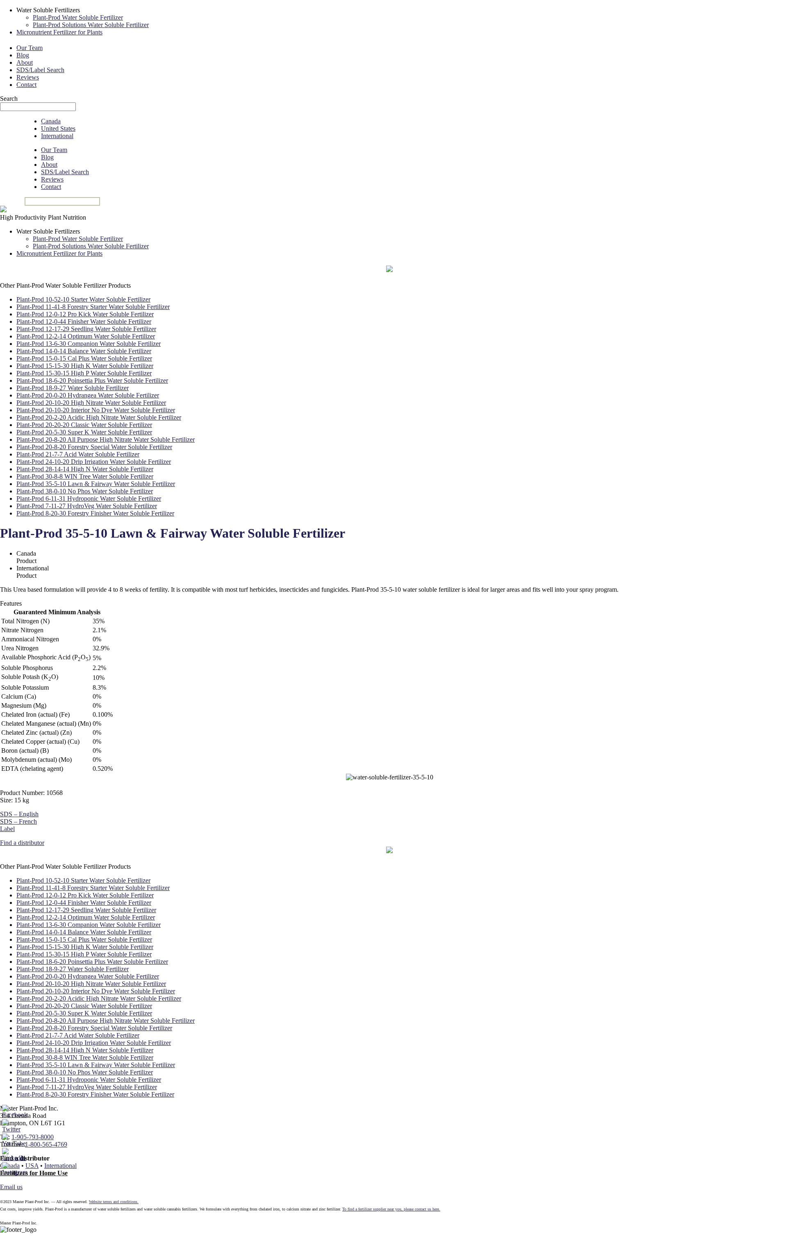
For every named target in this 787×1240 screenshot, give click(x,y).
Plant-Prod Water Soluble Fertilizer (78, 17)
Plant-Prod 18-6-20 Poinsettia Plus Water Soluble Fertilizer (92, 380)
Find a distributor (22, 842)
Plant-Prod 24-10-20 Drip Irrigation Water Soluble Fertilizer (93, 461)
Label (7, 828)
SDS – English (19, 814)
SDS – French (18, 821)
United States (58, 128)
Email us (11, 1186)
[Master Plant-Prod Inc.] (3, 210)
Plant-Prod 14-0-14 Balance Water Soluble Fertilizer (83, 350)
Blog (22, 55)
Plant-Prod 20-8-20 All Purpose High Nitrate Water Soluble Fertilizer (105, 439)
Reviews (27, 77)
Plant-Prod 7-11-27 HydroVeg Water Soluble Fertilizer (86, 505)
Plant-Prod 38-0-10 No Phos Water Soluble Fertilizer (84, 491)
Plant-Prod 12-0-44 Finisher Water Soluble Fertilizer (83, 321)
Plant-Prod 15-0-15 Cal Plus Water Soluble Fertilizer (84, 358)
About (24, 62)
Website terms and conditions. (114, 1201)
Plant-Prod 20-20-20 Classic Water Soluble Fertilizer (84, 424)
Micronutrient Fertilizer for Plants (59, 32)
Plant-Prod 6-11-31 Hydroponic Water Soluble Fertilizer (88, 498)
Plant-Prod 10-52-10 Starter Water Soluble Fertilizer (83, 299)
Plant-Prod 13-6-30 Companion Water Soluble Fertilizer (88, 343)
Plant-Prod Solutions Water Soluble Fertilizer (91, 24)
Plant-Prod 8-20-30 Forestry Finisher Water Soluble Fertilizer (95, 513)
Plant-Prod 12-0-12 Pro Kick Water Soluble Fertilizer (85, 314)
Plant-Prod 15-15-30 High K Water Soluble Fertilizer (84, 365)
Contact (26, 84)
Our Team (29, 47)
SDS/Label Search (40, 69)
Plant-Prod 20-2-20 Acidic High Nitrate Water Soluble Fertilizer (98, 417)
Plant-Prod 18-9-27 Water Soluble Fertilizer (72, 387)
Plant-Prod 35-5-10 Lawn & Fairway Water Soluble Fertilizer (95, 483)
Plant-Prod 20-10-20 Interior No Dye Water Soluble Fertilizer (95, 410)
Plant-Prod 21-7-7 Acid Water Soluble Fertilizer (77, 454)
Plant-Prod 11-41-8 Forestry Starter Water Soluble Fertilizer (93, 306)
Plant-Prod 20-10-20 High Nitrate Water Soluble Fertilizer (91, 402)
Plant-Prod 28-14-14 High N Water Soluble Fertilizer (84, 469)
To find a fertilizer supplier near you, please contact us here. (391, 1209)
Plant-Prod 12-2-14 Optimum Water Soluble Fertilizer (85, 336)
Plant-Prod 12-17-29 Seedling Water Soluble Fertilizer (86, 328)
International (57, 135)
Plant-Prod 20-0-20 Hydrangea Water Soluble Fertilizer (87, 395)
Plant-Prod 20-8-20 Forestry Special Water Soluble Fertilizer (94, 446)
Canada (51, 121)
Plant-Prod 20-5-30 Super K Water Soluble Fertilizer (84, 432)
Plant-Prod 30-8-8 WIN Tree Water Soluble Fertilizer (84, 476)
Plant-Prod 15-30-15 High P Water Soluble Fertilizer (84, 373)
